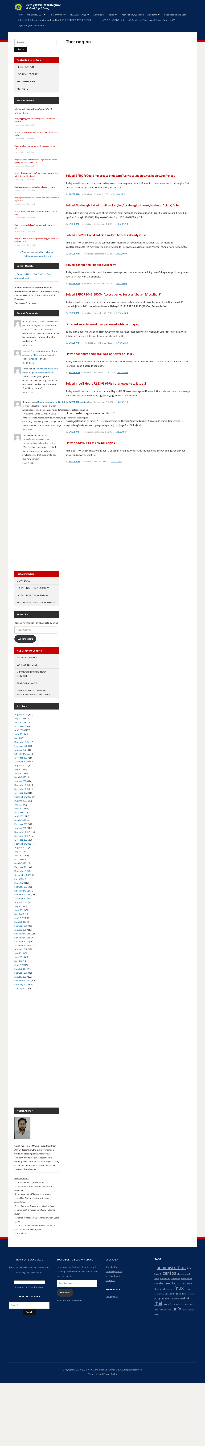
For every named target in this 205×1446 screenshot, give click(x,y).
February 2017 (21, 984)
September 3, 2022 (103, 432)
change (180, 1274)
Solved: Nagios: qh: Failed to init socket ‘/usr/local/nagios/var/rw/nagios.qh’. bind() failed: (123, 205)
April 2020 (19, 882)
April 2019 (19, 918)
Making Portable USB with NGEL (36, 602)
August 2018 (21, 949)
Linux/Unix (119, 194)
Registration (25, 66)
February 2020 (21, 886)
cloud (156, 1279)
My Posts (22, 88)
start (156, 1310)
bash (156, 1274)
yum (156, 1314)
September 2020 (22, 875)
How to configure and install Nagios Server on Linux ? (100, 354)
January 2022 (21, 828)
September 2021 (22, 843)
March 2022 (20, 820)
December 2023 (22, 753)
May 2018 (19, 961)
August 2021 (21, 847)
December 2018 (22, 933)
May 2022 (19, 812)
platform (182, 1294)
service (185, 1304)
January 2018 (21, 976)
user (185, 1310)
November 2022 (22, 789)
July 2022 (19, 804)
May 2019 (19, 914)
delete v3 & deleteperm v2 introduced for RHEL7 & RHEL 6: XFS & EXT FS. (54, 20)
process (191, 1294)
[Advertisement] (128, 88)
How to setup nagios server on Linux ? (90, 413)
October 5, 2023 (102, 194)
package (174, 1293)
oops (166, 1293)
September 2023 (22, 761)
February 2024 (21, 745)
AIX (189, 1268)
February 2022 (21, 824)
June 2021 (19, 855)
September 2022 (22, 796)
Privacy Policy (110, 1374)
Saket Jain (74, 194)
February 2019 (21, 925)
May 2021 (19, 859)
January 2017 (21, 988)
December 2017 (22, 980)
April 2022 (19, 816)
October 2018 (21, 941)
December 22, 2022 (103, 313)
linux (178, 1288)
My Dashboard (26, 81)
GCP (183, 1283)
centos (169, 1273)
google (189, 1283)
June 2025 (19, 734)
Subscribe (65, 1292)
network (158, 1294)
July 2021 (19, 851)
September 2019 (22, 898)
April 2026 (19, 730)
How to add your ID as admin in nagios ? (91, 443)
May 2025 (19, 738)
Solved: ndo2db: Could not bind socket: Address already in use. (106, 235)
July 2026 (19, 718)
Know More (20, 1233)
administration (171, 1267)
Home (21, 14)
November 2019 (22, 894)
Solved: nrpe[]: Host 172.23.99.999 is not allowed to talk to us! (106, 383)
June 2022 (19, 808)
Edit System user (27, 664)
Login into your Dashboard (31, 25)
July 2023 (19, 769)
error (168, 1283)
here (34, 303)
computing (175, 1279)
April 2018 (19, 965)
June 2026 (19, 722)
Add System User (27, 657)
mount (187, 1289)
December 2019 (22, 890)
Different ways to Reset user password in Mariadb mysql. (103, 324)
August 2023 (21, 765)
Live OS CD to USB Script (111, 20)
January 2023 (21, 781)
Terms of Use (95, 1374)
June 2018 (19, 957)
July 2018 (19, 953)
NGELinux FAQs (78, 14)
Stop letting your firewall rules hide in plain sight (34, 187)
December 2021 (22, 832)
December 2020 (22, 871)
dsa (161, 1283)
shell (192, 1304)
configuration (186, 1279)
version (191, 1310)
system (163, 1309)
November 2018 (22, 937)
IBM (156, 1288)
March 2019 (20, 922)
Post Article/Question (132, 14)
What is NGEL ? (34, 14)
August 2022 (21, 800)
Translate (38, 1287)
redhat (184, 1298)
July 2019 (19, 906)
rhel (158, 1303)
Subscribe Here (25, 638)
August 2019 (21, 902)
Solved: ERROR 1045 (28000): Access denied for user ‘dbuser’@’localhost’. (113, 294)
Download (99, 14)
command (165, 1278)
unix (176, 1308)
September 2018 (22, 945)
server (177, 1303)
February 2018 (21, 972)
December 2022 (22, 785)
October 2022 (21, 792)
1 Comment (29, 125)
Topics (110, 14)
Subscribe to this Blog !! (176, 14)
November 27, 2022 (103, 372)
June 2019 (19, 910)
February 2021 (21, 867)
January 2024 (21, 749)
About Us (152, 14)
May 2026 (19, 726)
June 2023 (19, 773)
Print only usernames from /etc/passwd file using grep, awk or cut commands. (39, 354)
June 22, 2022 (100, 461)
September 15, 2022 (103, 402)
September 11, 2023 (103, 224)
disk (156, 1283)
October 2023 (21, 757)
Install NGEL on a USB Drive (33, 588)
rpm (165, 1304)
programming (162, 1298)
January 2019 (21, 929)
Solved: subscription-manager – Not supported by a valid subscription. (39, 439)
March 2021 (20, 863)
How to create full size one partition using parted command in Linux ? (40, 325)
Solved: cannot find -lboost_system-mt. (91, 264)
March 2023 (20, 777)
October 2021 (21, 839)
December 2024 (22, 742)
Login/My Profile (27, 74)
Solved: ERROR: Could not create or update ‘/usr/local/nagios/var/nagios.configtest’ (121, 175)
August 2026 (21, 714)
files (178, 1283)
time (169, 1310)
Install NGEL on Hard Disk (33, 595)
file (174, 1283)
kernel (169, 1289)
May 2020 (19, 878)
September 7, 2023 (103, 253)
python (175, 1298)
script (170, 1304)
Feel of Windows (58, 14)
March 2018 (20, 969)
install (162, 1289)
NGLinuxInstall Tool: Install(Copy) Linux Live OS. (152, 20)
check (187, 1274)
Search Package (27, 683)
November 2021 (22, 836)
